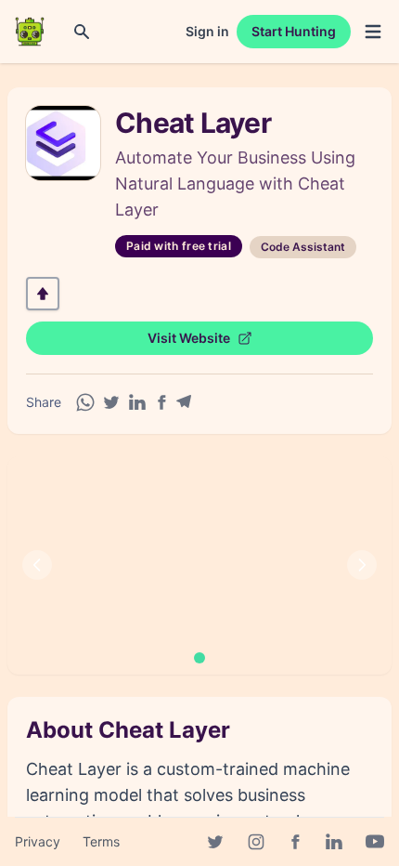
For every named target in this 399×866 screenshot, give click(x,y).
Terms (101, 841)
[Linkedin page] (334, 842)
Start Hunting (293, 31)
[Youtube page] (375, 842)
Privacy (37, 841)
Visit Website (189, 338)
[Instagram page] (256, 842)
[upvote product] (42, 293)
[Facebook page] (295, 841)
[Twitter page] (215, 842)
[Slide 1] (199, 657)
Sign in (207, 31)
